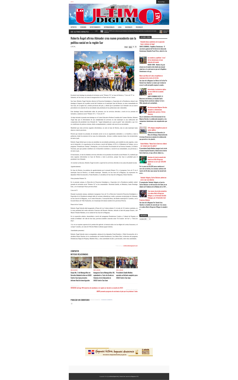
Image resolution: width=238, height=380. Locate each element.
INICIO (72, 1)
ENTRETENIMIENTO (95, 27)
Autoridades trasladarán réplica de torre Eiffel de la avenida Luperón (157, 91)
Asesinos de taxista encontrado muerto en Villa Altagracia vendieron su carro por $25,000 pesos (157, 160)
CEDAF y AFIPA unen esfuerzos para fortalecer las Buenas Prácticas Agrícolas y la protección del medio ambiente (97, 31)
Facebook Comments (106, 299)
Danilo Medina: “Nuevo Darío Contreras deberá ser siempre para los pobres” (153, 145)
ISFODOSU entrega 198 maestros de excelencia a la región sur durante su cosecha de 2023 (97, 288)
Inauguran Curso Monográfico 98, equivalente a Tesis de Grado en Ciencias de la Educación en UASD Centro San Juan (104, 276)
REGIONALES (139, 27)
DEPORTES (74, 27)
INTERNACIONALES (109, 27)
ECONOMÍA (83, 27)
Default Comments (95, 299)
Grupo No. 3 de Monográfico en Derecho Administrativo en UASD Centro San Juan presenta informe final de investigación (81, 276)
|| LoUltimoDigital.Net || (113, 376)
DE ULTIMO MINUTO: (80, 32)
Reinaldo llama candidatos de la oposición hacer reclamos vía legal (152, 43)
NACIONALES (128, 27)
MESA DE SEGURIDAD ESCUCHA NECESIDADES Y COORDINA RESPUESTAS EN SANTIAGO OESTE (154, 31)
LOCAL (120, 27)
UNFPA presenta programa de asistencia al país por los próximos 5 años (117, 291)
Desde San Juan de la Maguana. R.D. (129, 376)
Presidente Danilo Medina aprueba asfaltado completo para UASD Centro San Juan (127, 275)
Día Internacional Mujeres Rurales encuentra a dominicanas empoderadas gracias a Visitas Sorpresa (157, 110)
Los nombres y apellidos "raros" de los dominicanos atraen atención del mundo (157, 60)
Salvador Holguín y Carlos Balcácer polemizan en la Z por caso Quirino (153, 178)
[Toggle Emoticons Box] (72, 304)
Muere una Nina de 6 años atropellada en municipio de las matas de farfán (151, 77)
